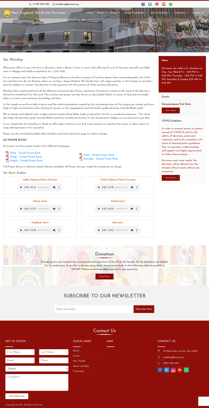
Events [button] (114, 13)
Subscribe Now (144, 309)
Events (76, 356)
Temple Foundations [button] (134, 13)
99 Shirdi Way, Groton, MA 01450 (180, 351)
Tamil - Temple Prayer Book (99, 155)
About (76, 351)
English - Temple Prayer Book (26, 160)
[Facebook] (143, 4)
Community (78, 371)
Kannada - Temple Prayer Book (101, 158)
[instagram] (156, 4)
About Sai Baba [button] (159, 13)
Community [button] (180, 13)
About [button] (100, 13)
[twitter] (149, 4)
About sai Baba (81, 366)
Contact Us (198, 13)
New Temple (79, 361)
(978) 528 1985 (171, 363)
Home (90, 13)
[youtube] (163, 4)
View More (171, 110)
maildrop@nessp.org (67, 4)
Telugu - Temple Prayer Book (26, 157)
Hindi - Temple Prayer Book (25, 153)
